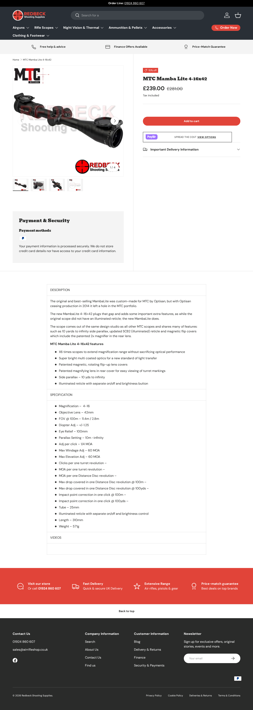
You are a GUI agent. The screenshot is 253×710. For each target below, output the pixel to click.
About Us (91, 649)
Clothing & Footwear (29, 35)
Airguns (19, 28)
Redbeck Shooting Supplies (37, 695)
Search (90, 642)
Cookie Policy (175, 695)
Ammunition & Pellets (126, 28)
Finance (139, 657)
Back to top (126, 611)
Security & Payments (149, 665)
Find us (90, 665)
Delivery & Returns (147, 649)
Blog (137, 642)
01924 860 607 (134, 3)
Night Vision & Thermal (81, 28)
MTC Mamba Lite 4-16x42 (37, 60)
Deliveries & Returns (200, 695)
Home (16, 60)
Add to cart (191, 121)
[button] (238, 15)
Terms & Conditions (229, 695)
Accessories (162, 28)
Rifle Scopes (44, 28)
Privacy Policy (154, 695)
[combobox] (137, 15)
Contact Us (93, 657)
